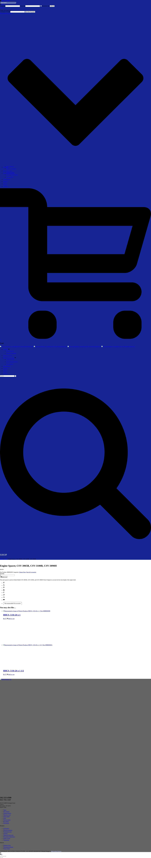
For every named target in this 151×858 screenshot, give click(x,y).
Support (5, 181)
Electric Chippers (11, 168)
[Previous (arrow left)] (0, 857)
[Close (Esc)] (5, 856)
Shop (5, 559)
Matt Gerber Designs (56, 851)
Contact (5, 186)
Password (22, 6)
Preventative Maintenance (9, 836)
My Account (6, 823)
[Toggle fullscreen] (2, 856)
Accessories (9, 177)
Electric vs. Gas (7, 815)
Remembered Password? (6, 13)
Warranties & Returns (8, 847)
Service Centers (7, 819)
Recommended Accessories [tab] (13, 603)
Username (2, 6)
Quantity (2, 573)
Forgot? (2, 7)
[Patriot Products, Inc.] (67, 346)
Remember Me (46, 6)
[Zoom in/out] (0, 856)
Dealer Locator (7, 838)
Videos (5, 184)
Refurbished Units (8, 831)
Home (1, 559)
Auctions (5, 833)
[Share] (3, 856)
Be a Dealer (6, 821)
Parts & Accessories (9, 358)
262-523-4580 (6, 1)
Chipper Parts (10, 172)
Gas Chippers (10, 166)
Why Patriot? (6, 811)
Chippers (5, 167)
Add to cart (4, 577)
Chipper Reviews (7, 813)
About (5, 810)
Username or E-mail (5, 11)
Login (2, 4)
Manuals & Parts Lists (8, 835)
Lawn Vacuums (7, 171)
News (5, 818)
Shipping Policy (7, 845)
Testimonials (6, 840)
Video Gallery (7, 816)
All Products (6, 179)
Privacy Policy (7, 848)
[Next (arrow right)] (2, 857)
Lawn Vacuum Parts (12, 175)
